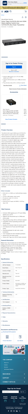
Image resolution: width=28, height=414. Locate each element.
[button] (27, 207)
